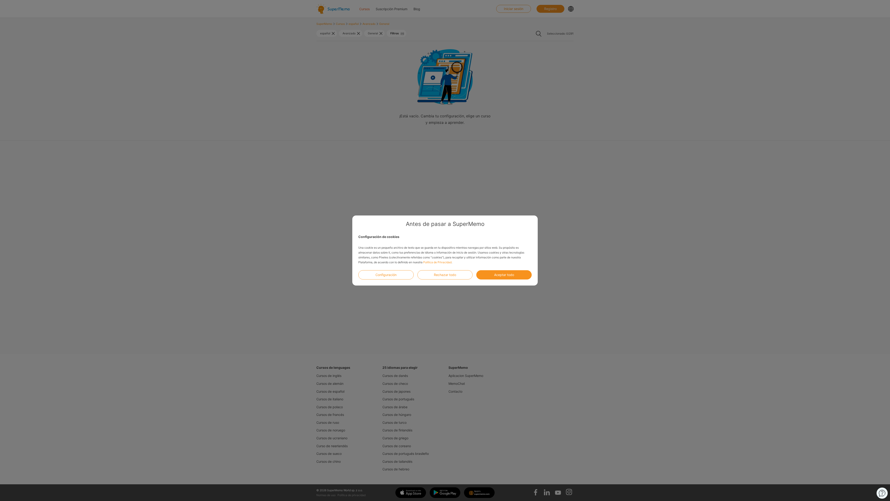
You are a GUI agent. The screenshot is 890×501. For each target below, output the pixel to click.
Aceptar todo (504, 275)
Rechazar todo (445, 275)
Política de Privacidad (437, 262)
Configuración (386, 275)
